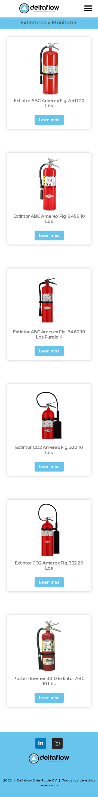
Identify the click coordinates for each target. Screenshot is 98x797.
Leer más (49, 120)
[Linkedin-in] (40, 743)
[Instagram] (57, 743)
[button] (88, 8)
